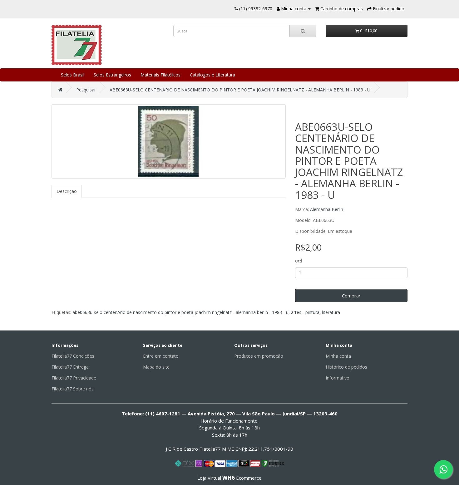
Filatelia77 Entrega (70, 367)
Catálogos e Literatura (212, 75)
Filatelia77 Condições (73, 356)
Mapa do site (156, 367)
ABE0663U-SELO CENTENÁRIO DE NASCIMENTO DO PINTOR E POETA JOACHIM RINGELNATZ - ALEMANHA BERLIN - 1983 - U (240, 90)
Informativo (337, 378)
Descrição (67, 191)
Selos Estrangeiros (112, 75)
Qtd (298, 261)
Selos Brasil (72, 75)
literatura (331, 312)
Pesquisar (86, 90)
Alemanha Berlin (326, 209)
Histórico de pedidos (346, 367)
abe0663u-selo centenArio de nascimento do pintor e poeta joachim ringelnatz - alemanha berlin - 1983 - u (180, 312)
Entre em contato (161, 356)
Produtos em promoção (258, 356)
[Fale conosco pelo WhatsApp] (443, 469)
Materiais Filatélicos (160, 75)
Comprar (351, 295)
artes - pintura (305, 312)
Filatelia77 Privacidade (74, 378)
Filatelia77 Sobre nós (73, 389)
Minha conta (338, 356)
